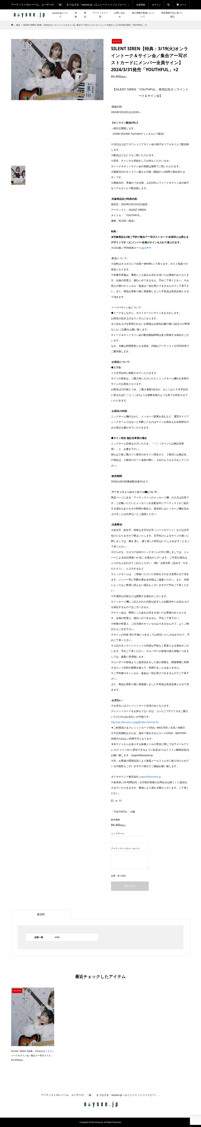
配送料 (41, 914)
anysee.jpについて (60, 15)
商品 (85, 15)
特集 (76, 15)
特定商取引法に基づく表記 (172, 15)
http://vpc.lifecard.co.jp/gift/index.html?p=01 (135, 722)
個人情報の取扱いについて (143, 15)
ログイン (156, 4)
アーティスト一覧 (100, 15)
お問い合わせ (119, 15)
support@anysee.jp (150, 776)
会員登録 (140, 4)
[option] (32, 1024)
